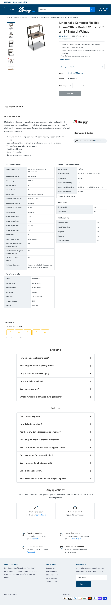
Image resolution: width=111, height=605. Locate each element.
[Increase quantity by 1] (83, 85)
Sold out (70, 94)
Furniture (16, 17)
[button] (104, 9)
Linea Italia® (64, 36)
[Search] (92, 9)
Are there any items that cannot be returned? (40, 432)
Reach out (31, 552)
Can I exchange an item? (31, 471)
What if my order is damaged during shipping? (41, 397)
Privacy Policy (51, 578)
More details (65, 59)
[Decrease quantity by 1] (70, 85)
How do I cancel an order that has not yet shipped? (43, 478)
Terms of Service (53, 582)
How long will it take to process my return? (39, 440)
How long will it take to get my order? (37, 365)
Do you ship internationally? (33, 381)
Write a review (80, 39)
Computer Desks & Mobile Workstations (52, 17)
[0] (105, 9)
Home (9, 17)
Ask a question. (99, 141)
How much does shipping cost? (34, 358)
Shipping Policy (52, 575)
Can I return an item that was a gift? (36, 463)
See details (36, 539)
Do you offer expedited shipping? (35, 373)
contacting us (41, 515)
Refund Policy (51, 571)
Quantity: (63, 86)
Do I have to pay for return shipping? (36, 455)
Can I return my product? (31, 416)
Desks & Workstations (29, 17)
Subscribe (83, 584)
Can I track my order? (29, 389)
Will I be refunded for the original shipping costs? (42, 447)
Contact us (50, 568)
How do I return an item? (31, 424)
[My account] (100, 9)
